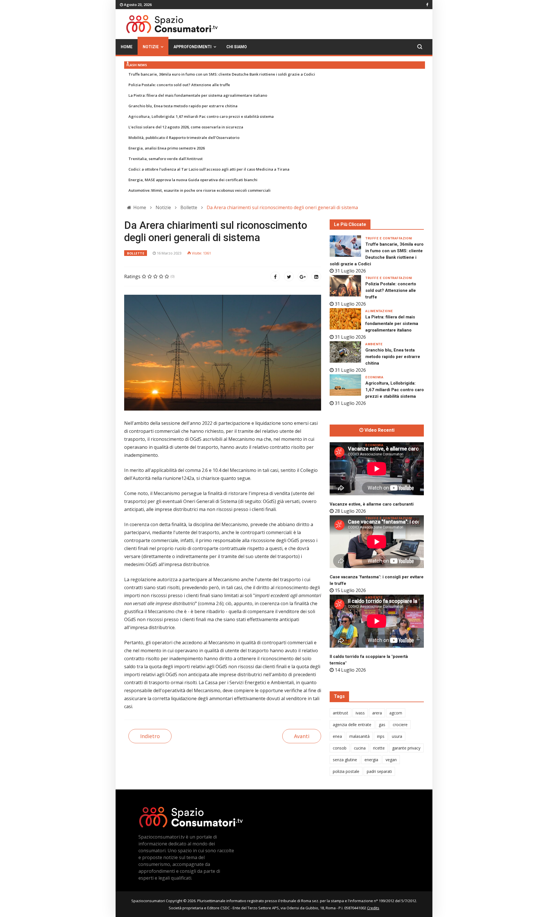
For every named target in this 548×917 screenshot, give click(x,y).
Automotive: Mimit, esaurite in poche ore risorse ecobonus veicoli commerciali (199, 190)
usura (397, 736)
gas (382, 724)
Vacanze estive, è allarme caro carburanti (372, 504)
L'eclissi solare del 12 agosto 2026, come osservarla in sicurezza (185, 127)
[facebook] (427, 4)
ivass (360, 713)
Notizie (151, 47)
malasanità (359, 736)
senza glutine (345, 759)
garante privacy (406, 748)
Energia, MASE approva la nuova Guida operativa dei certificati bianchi (192, 179)
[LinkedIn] (316, 276)
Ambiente (373, 344)
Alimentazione (379, 311)
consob (339, 748)
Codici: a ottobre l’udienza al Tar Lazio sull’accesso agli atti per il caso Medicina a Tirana (208, 169)
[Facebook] (275, 276)
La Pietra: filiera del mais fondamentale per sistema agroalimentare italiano (197, 95)
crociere (400, 724)
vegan (391, 759)
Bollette (135, 253)
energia (371, 759)
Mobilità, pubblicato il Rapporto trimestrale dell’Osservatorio (183, 137)
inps (380, 736)
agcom (395, 713)
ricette (379, 748)
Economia (374, 377)
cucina (360, 748)
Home (126, 47)
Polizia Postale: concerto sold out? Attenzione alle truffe (179, 84)
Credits (373, 907)
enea (337, 736)
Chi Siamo (236, 47)
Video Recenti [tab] (378, 430)
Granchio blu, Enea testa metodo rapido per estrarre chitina (182, 105)
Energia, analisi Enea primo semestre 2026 (166, 148)
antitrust (340, 713)
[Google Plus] (302, 276)
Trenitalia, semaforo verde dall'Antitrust (165, 158)
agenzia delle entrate (352, 724)
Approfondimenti (192, 47)
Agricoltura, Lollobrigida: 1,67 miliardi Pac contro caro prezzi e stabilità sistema (201, 116)
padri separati (379, 771)
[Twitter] (289, 276)
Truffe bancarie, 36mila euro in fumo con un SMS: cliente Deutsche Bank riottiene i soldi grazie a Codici (221, 74)
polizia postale (346, 771)
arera (377, 713)
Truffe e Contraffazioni (388, 238)
